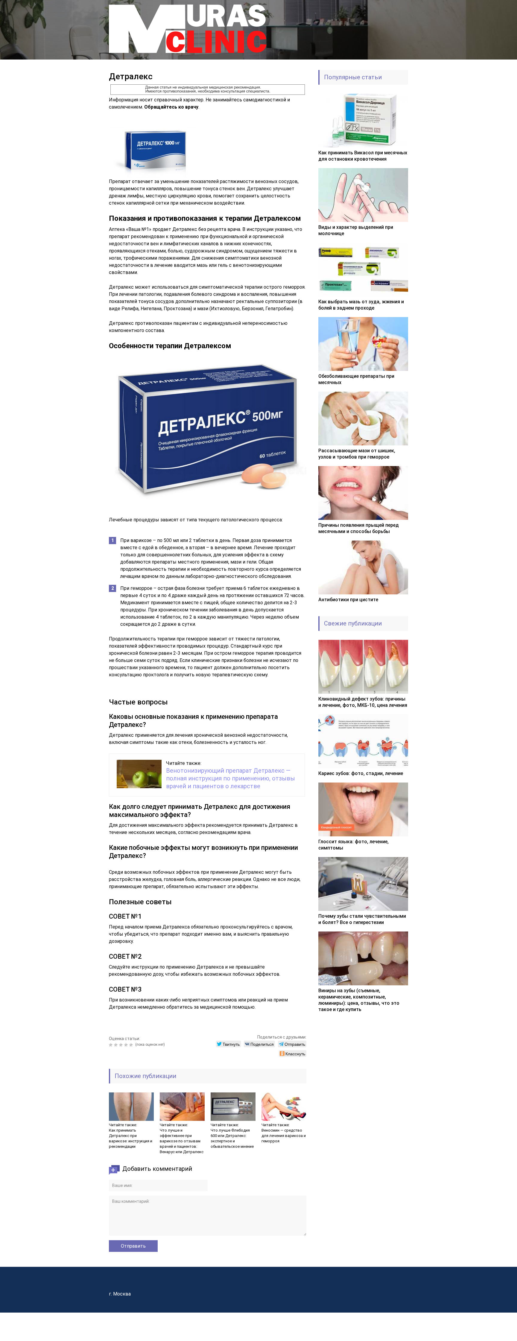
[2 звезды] (116, 1045)
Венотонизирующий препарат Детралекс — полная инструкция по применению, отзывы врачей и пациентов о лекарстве (230, 778)
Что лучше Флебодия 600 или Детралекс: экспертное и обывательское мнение (232, 1138)
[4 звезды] (126, 1045)
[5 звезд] (131, 1045)
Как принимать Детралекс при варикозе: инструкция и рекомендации (130, 1138)
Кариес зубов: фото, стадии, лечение (360, 773)
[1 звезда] (111, 1045)
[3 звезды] (121, 1045)
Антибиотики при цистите (348, 599)
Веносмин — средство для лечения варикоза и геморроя (283, 1135)
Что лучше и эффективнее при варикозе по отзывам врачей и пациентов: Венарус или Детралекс (181, 1141)
